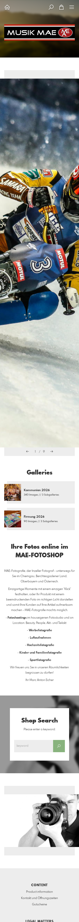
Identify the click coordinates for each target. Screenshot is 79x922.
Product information (39, 891)
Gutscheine (39, 904)
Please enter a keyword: (40, 729)
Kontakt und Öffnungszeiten (39, 898)
